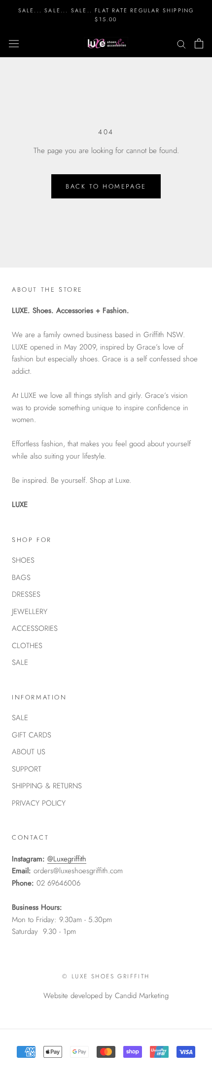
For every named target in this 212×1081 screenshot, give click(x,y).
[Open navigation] (14, 43)
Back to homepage (106, 186)
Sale (20, 662)
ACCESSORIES (35, 628)
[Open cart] (199, 43)
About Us (28, 751)
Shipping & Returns (47, 785)
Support (26, 769)
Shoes (23, 560)
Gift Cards (31, 735)
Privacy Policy (39, 803)
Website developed (73, 995)
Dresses (26, 594)
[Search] (181, 43)
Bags (21, 577)
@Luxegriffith (66, 858)
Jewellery (29, 611)
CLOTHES (27, 645)
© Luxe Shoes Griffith (105, 976)
